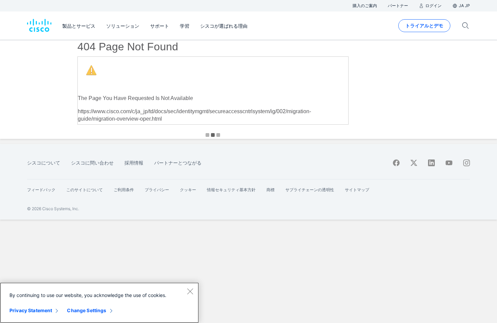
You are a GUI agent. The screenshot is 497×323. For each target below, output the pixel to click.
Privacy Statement (30, 310)
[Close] (190, 291)
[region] (99, 302)
